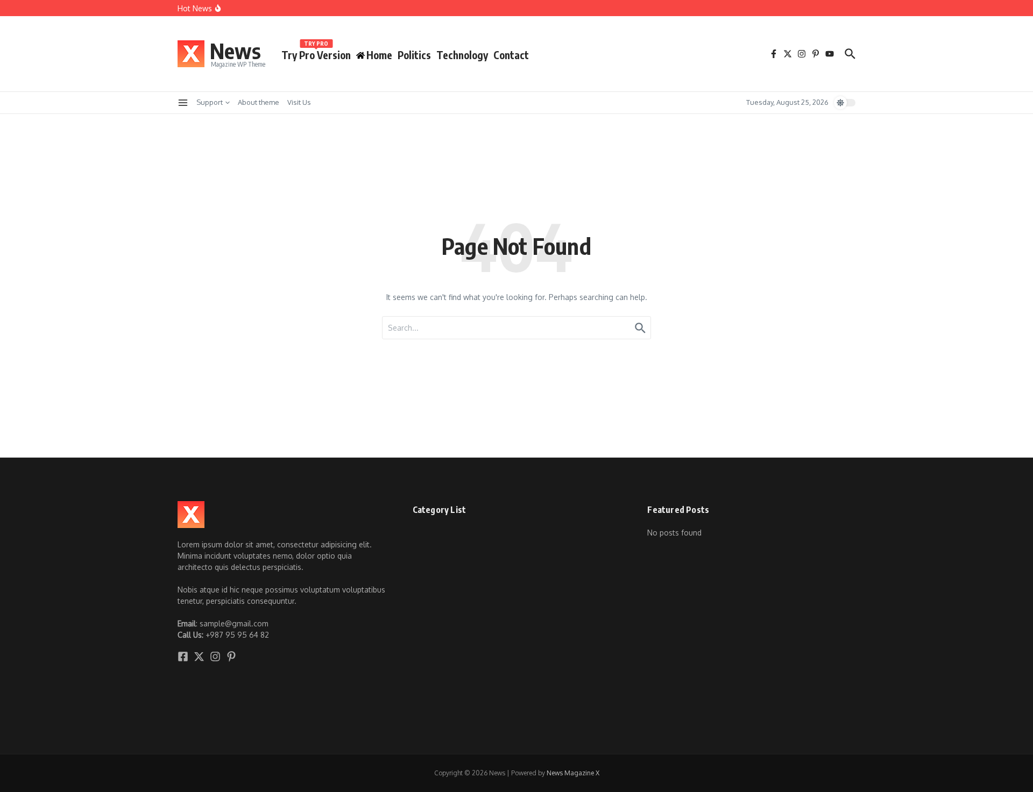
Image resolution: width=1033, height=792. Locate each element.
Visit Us (299, 102)
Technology (462, 54)
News (235, 50)
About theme (258, 102)
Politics (414, 54)
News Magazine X (573, 773)
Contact (511, 54)
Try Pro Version (316, 53)
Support (209, 102)
